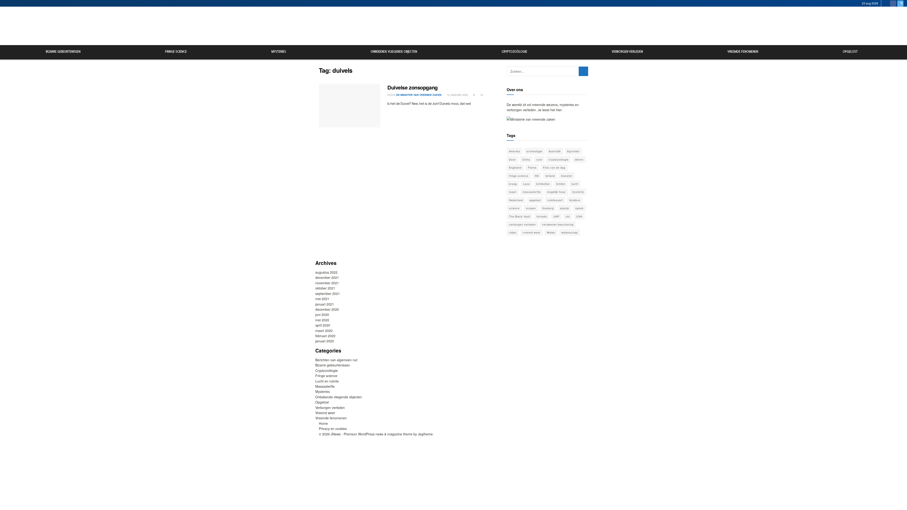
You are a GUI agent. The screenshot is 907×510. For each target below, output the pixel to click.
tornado (542, 216)
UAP (556, 216)
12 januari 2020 (457, 95)
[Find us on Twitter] (900, 3)
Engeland (515, 167)
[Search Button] (901, 52)
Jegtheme (425, 434)
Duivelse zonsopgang (412, 87)
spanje (564, 208)
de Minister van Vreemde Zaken (418, 95)
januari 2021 (324, 304)
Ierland (550, 176)
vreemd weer (531, 232)
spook (579, 208)
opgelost (535, 200)
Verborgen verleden (627, 52)
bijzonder (573, 151)
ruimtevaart (555, 200)
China (526, 159)
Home (323, 423)
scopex (531, 208)
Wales (551, 232)
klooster (566, 176)
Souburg (548, 208)
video (512, 232)
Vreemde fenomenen (742, 52)
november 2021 (327, 282)
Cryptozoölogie (514, 52)
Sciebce (574, 200)
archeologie (534, 151)
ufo (568, 216)
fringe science (518, 176)
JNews (336, 434)
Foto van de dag (554, 167)
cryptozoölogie (558, 159)
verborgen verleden (522, 224)
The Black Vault (519, 216)
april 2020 (322, 325)
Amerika (514, 151)
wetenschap (569, 232)
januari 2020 (324, 341)
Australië (555, 151)
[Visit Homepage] (453, 26)
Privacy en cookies (333, 428)
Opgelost (850, 52)
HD (537, 176)
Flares (532, 167)
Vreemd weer (325, 412)
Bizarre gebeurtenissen (63, 52)
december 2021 (327, 277)
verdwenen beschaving (557, 224)
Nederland (516, 200)
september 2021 (327, 293)
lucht (575, 184)
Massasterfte (325, 386)
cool (539, 159)
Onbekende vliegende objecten (394, 52)
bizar (512, 159)
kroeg (513, 184)
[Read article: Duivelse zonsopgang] (349, 106)
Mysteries (278, 52)
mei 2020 (322, 320)
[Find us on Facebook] (893, 3)
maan (512, 192)
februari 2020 (325, 335)
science (514, 208)
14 (481, 95)
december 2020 (327, 309)
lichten (560, 184)
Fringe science (176, 52)
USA (579, 216)
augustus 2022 (326, 272)
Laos (526, 184)
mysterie (578, 192)
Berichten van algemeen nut (336, 359)
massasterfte (532, 192)
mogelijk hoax (556, 192)
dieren (579, 159)
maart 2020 (324, 330)
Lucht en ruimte (327, 381)
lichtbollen (543, 184)
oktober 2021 (325, 288)
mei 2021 (322, 298)
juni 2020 (322, 314)
